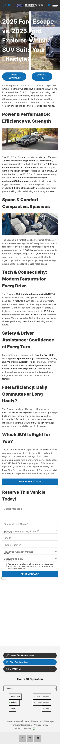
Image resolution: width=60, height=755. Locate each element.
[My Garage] (49, 5)
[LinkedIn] (37, 738)
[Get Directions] (9, 5)
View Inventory (14, 76)
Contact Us (42, 76)
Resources (36, 721)
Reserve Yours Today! (30, 481)
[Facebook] (22, 738)
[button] (55, 5)
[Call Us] (4, 5)
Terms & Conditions (21, 725)
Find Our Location (19, 662)
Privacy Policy (41, 725)
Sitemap (48, 721)
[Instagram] (30, 738)
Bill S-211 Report (22, 728)
